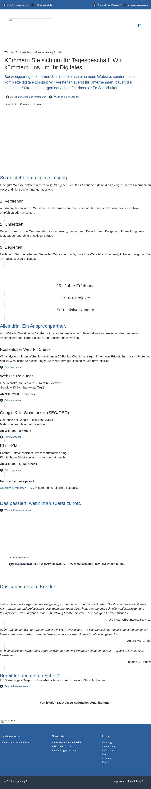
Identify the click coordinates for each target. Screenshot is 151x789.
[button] (139, 25)
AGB (144, 781)
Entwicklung (108, 746)
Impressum (119, 781)
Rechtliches (133, 781)
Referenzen (108, 750)
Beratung (107, 742)
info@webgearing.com (64, 750)
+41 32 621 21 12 (61, 746)
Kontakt (106, 762)
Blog (104, 754)
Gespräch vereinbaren (13, 487)
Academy (107, 758)
